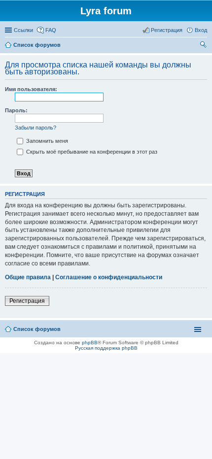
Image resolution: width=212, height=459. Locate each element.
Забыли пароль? (35, 128)
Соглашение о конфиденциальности (108, 277)
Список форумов (37, 329)
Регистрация (27, 300)
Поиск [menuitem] (204, 46)
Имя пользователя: (31, 89)
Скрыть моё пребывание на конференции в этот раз (91, 152)
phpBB (90, 342)
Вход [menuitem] (201, 30)
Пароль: (16, 110)
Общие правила (28, 277)
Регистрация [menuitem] (166, 30)
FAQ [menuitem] (50, 30)
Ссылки (23, 30)
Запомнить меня (46, 141)
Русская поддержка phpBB (106, 348)
